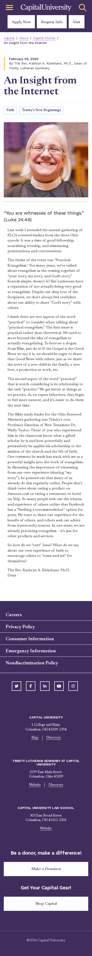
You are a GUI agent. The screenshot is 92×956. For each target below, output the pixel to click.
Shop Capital (46, 904)
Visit (76, 22)
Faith (10, 110)
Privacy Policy (20, 627)
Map (34, 738)
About (24, 38)
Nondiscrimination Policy (32, 663)
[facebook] (30, 686)
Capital (9, 38)
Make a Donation (46, 869)
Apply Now (21, 22)
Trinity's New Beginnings (41, 110)
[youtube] (59, 686)
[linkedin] (45, 686)
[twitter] (16, 686)
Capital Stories (44, 38)
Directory (53, 738)
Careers (14, 615)
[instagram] (73, 686)
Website (35, 785)
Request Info (52, 22)
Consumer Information (30, 639)
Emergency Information (31, 651)
